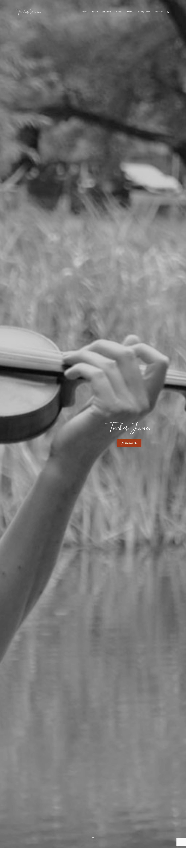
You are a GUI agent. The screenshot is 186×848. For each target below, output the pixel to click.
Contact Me (130, 443)
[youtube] (168, 12)
